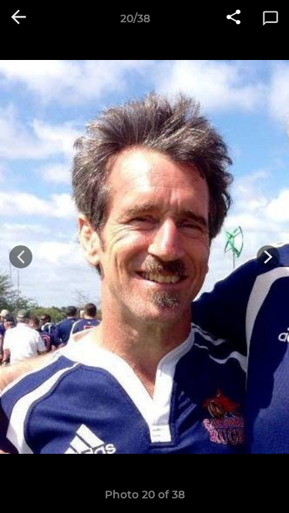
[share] (233, 18)
